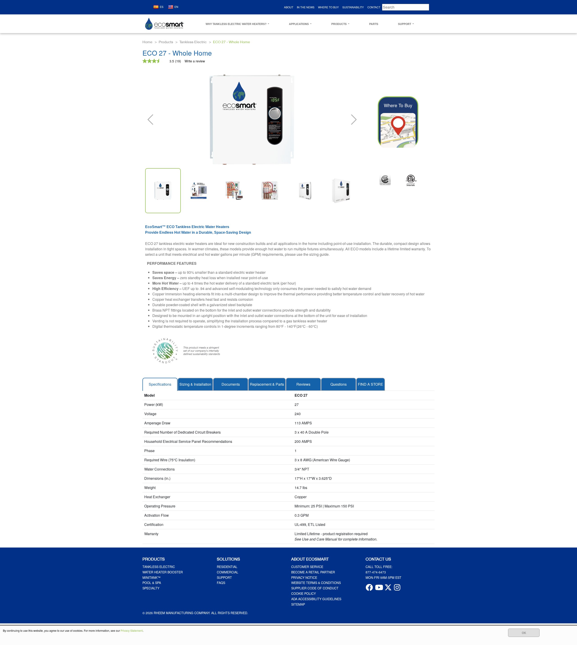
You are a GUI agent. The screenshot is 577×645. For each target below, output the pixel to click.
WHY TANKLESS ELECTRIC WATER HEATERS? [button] (236, 24)
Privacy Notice (304, 577)
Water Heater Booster (162, 572)
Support (224, 577)
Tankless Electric (158, 566)
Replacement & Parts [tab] (267, 384)
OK (524, 633)
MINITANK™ (151, 577)
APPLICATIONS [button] (299, 24)
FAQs (221, 582)
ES (161, 7)
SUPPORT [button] (405, 24)
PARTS (373, 24)
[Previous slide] (151, 119)
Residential (227, 566)
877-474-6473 (376, 572)
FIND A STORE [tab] (370, 384)
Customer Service (307, 566)
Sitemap (298, 604)
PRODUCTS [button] (339, 24)
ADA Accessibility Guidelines (316, 599)
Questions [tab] (338, 384)
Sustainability (353, 7)
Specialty (150, 588)
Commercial (227, 572)
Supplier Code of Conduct (315, 588)
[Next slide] (353, 119)
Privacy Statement (132, 630)
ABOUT (288, 7)
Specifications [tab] (160, 384)
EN (176, 7)
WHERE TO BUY (328, 7)
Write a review (195, 61)
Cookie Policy (303, 593)
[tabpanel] (288, 467)
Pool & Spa (151, 582)
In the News (305, 7)
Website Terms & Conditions (316, 582)
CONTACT (373, 7)
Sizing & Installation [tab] (195, 384)
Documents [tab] (231, 384)
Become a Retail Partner (313, 572)
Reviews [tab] (303, 384)
